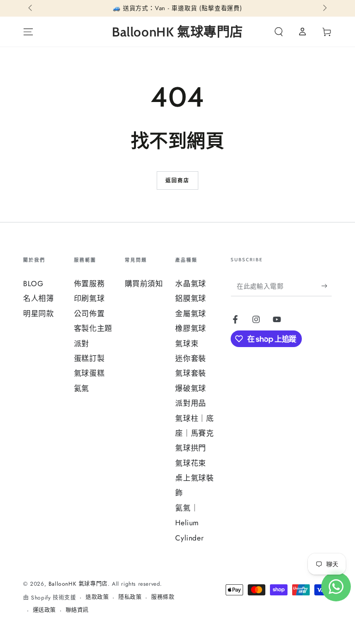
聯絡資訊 (77, 610)
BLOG (33, 283)
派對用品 (190, 403)
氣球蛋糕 (89, 373)
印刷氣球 (89, 298)
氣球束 (186, 343)
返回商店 (177, 180)
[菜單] (28, 32)
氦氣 (81, 388)
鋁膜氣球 (190, 298)
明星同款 (38, 313)
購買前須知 (144, 283)
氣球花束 (190, 463)
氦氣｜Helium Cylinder (189, 523)
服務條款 (162, 597)
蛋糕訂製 (89, 358)
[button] (279, 32)
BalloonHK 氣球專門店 (78, 584)
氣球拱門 (190, 448)
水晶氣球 (190, 283)
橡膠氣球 (190, 328)
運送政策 (44, 610)
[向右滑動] (324, 8)
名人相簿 (38, 298)
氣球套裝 (190, 373)
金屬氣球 (190, 313)
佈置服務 (89, 283)
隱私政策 (129, 597)
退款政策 (97, 597)
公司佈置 (89, 313)
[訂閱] (326, 286)
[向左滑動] (31, 8)
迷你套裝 (190, 358)
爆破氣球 (190, 388)
